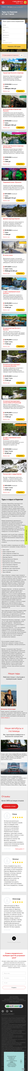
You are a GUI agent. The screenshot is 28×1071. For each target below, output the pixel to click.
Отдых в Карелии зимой (9, 551)
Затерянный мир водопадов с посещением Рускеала (11, 365)
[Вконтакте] (12, 1011)
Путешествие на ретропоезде (10, 566)
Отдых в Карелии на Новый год (11, 553)
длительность (6, 35)
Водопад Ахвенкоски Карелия (10, 559)
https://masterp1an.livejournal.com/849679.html (12, 1048)
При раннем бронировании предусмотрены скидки (13, 538)
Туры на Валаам (7, 572)
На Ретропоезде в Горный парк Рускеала (12, 110)
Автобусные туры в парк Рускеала (11, 568)
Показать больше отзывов (14, 940)
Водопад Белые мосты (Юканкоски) (11, 562)
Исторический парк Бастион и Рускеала (12, 328)
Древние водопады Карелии (11, 219)
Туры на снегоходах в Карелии (10, 570)
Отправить (14, 987)
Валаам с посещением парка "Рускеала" (12, 649)
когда (4, 40)
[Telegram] (4, 1011)
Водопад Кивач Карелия (9, 561)
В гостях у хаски (8, 255)
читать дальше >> (5, 717)
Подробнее (20, 91)
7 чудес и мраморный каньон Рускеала (11, 292)
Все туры (10, 7)
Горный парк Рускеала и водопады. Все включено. (13, 146)
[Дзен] (8, 1011)
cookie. (11, 1062)
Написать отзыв (10, 806)
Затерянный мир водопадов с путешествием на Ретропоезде (12, 401)
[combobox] (13, 27)
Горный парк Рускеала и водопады (13, 73)
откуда (4, 25)
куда (4, 30)
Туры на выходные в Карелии (10, 564)
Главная (4, 7)
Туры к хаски (6, 549)
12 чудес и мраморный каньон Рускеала (12, 438)
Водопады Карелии (7, 557)
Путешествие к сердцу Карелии (12, 474)
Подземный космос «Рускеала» (12, 182)
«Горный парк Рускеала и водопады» (11, 620)
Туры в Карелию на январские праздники (13, 555)
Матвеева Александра (8, 709)
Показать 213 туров (14, 46)
